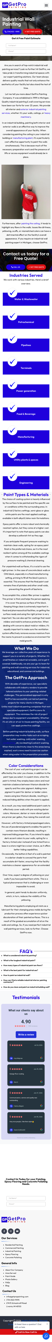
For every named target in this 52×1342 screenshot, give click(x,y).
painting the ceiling (30, 223)
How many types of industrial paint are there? (23, 965)
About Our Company (14, 1270)
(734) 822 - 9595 (12, 32)
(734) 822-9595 (12, 1300)
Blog (7, 1285)
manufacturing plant (23, 138)
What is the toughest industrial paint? (19, 960)
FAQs (7, 1282)
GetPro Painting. (30, 1320)
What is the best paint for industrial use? (20, 970)
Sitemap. (43, 1320)
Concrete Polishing (13, 1257)
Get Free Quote (33, 32)
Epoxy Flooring (11, 1254)
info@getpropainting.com (17, 1296)
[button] (46, 5)
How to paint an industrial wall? (16, 975)
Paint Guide (10, 1276)
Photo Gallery (11, 1279)
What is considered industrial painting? (20, 955)
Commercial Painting (14, 1248)
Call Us (16, 267)
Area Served (10, 1273)
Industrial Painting (13, 1251)
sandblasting (9, 742)
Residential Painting (14, 1245)
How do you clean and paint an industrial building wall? (26, 987)
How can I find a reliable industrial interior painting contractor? (25, 981)
